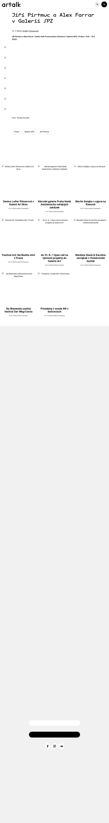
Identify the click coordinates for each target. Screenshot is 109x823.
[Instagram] (54, 746)
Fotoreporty (34, 31)
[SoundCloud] (61, 746)
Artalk (24, 31)
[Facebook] (48, 746)
